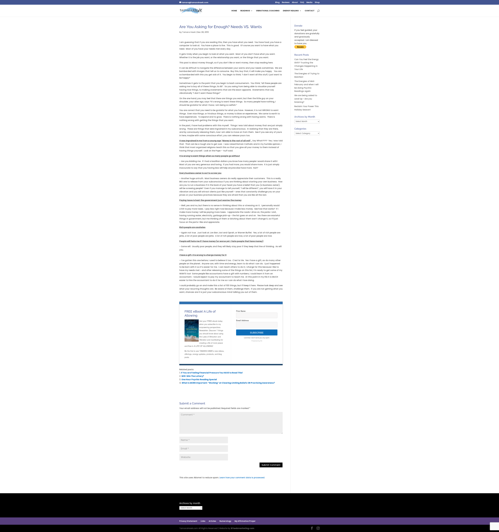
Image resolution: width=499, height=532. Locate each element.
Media (309, 2)
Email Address (242, 320)
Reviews (286, 2)
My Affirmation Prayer (245, 521)
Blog (277, 2)
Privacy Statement (188, 521)
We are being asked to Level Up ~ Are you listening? (305, 98)
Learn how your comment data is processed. (242, 477)
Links (203, 521)
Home (234, 11)
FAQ (302, 2)
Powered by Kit (256, 341)
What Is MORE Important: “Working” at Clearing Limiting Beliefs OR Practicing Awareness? (228, 383)
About (295, 2)
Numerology (225, 521)
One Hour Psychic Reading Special (199, 379)
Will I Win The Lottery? (192, 376)
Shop (317, 2)
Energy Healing (291, 11)
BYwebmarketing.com (242, 528)
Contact (309, 11)
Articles (212, 521)
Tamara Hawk (189, 32)
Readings (245, 11)
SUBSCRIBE (257, 332)
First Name (241, 311)
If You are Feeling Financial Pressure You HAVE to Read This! (212, 372)
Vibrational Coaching (268, 11)
